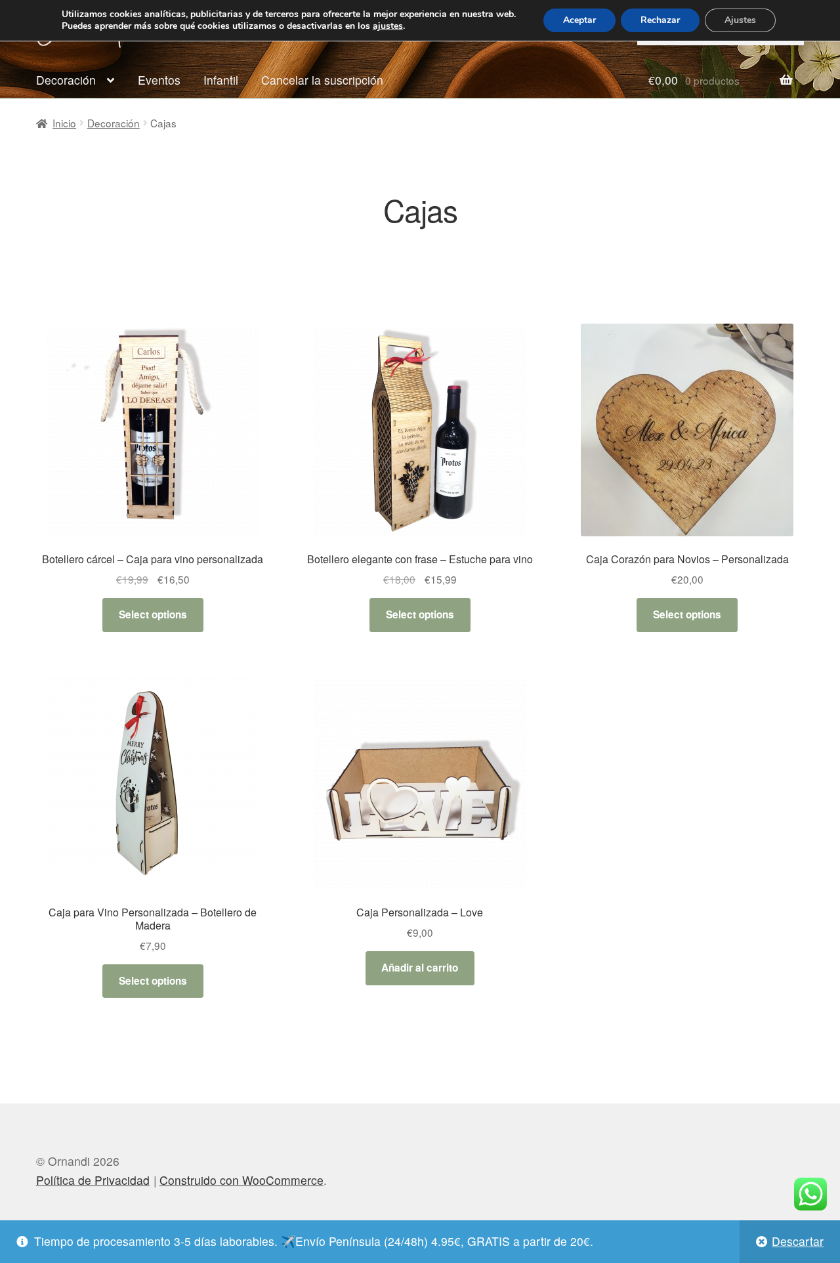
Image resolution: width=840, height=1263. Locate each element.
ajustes (388, 26)
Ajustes (740, 20)
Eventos (159, 80)
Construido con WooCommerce (241, 1180)
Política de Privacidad (93, 1180)
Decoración (66, 80)
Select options (153, 614)
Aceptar (579, 20)
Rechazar (660, 20)
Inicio (64, 123)
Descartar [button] (798, 1241)
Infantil (220, 80)
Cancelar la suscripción (322, 80)
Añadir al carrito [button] (419, 967)
